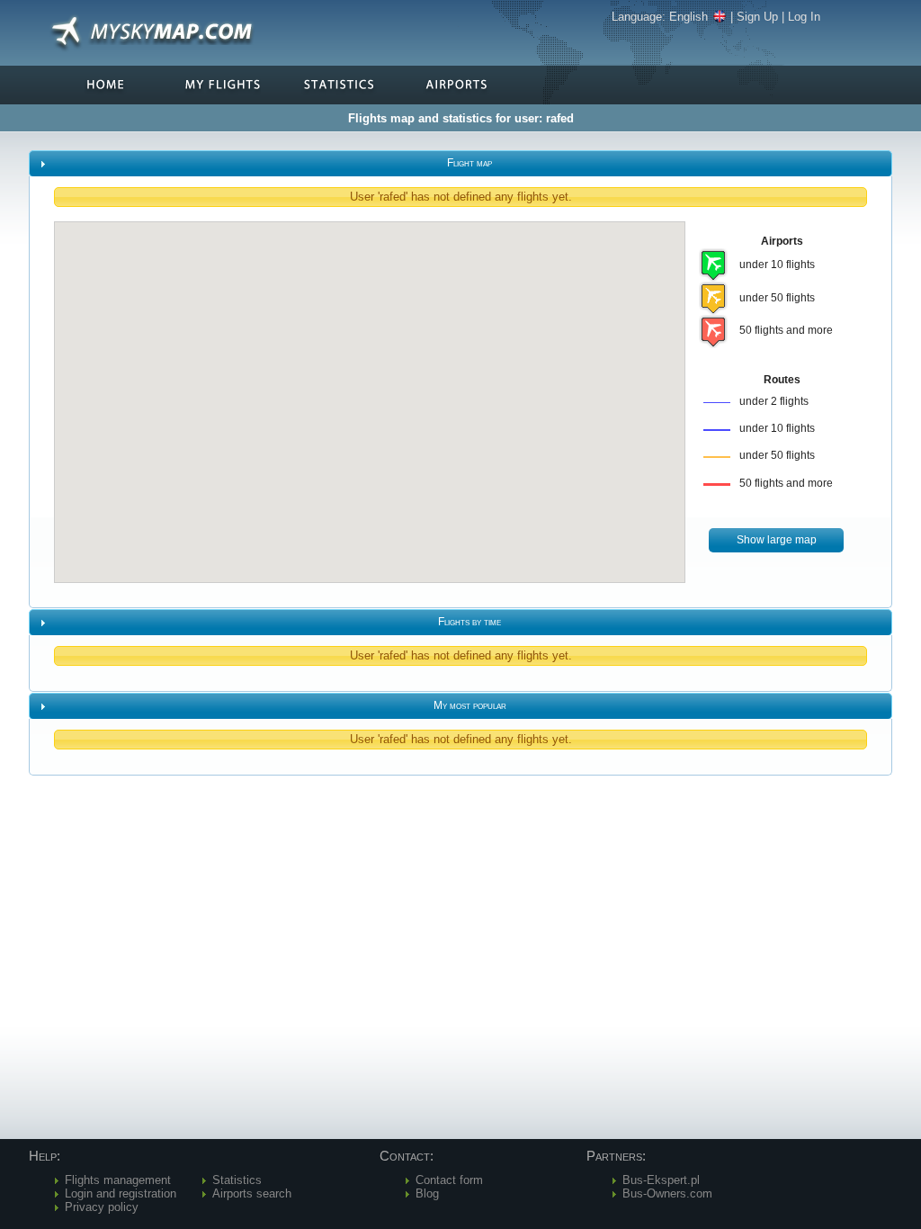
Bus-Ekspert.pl (661, 1180)
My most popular (470, 705)
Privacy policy (102, 1207)
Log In (804, 16)
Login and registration (120, 1193)
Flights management (118, 1180)
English (688, 16)
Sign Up (757, 16)
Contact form (449, 1180)
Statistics (237, 1180)
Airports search (251, 1193)
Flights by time (469, 621)
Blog (427, 1193)
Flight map (469, 163)
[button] (776, 540)
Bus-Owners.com (667, 1193)
